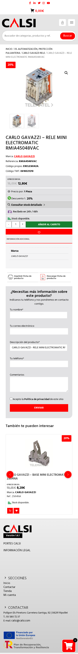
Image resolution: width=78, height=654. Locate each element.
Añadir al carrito (49, 224)
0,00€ (39, 11)
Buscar (67, 35)
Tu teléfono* (17, 359)
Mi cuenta (9, 595)
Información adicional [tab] (18, 239)
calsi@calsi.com (20, 620)
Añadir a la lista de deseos (39, 232)
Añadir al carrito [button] (10, 511)
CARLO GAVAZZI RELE (33, 53)
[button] (66, 72)
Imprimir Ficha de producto (22, 277)
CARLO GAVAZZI (24, 156)
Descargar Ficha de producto (56, 277)
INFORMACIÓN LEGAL (16, 550)
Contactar (9, 587)
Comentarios (17, 375)
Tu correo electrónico (22, 326)
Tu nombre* (16, 310)
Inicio (9, 49)
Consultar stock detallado (26, 204)
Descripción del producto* (25, 342)
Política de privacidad (36, 399)
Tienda (7, 591)
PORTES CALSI (12, 543)
